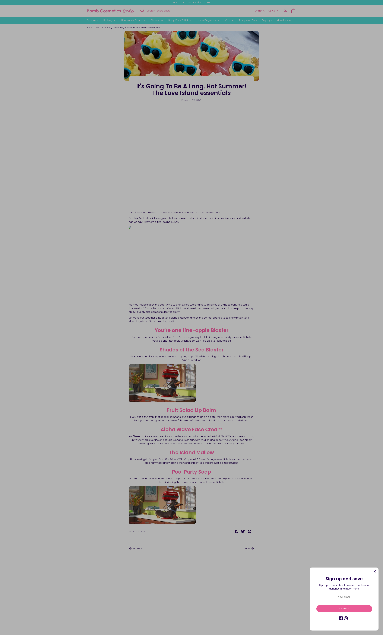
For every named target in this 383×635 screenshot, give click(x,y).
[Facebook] (341, 618)
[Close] (374, 571)
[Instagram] (346, 618)
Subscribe (344, 608)
